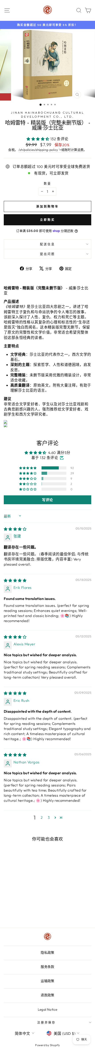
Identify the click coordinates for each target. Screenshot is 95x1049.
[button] (38, 138)
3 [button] (49, 817)
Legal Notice (47, 1009)
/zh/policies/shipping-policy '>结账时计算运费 (51, 150)
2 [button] (42, 817)
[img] (15, 529)
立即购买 (47, 219)
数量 (47, 183)
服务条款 (47, 967)
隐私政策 (47, 952)
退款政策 (47, 995)
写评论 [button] (47, 500)
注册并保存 (46, 1022)
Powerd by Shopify (47, 1045)
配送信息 (47, 244)
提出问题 (47, 254)
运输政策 (47, 981)
